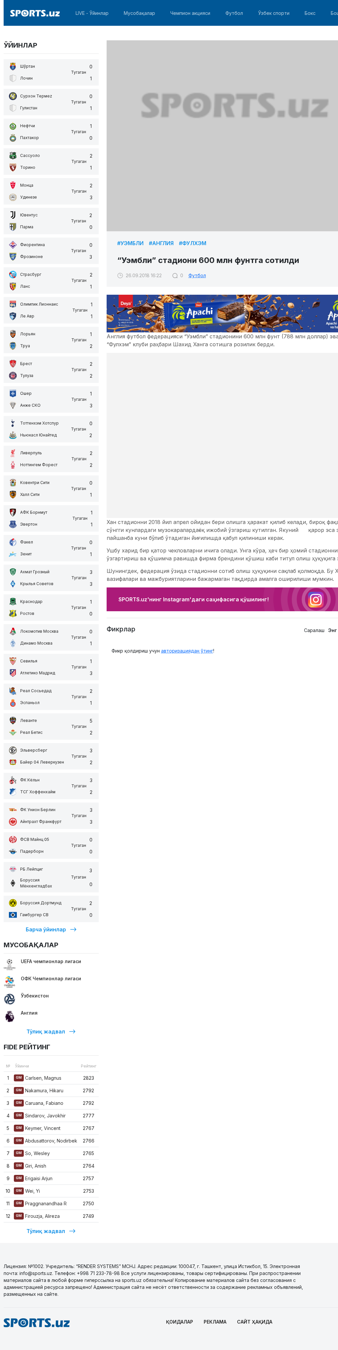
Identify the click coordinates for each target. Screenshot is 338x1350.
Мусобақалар (139, 13)
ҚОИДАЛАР (179, 1322)
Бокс (310, 13)
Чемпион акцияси (190, 13)
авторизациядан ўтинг (187, 651)
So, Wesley (33, 1153)
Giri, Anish (31, 1166)
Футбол (234, 13)
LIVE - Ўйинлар (92, 13)
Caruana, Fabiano (39, 1103)
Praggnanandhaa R (41, 1203)
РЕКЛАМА (215, 1322)
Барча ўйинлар (46, 929)
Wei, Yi (28, 1191)
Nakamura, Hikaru (39, 1090)
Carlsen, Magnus (38, 1078)
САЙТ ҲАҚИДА (254, 1322)
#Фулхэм (192, 243)
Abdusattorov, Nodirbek (46, 1141)
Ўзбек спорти (273, 13)
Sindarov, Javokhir (41, 1115)
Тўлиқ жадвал (45, 1031)
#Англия (161, 243)
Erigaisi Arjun (34, 1178)
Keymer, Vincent (38, 1128)
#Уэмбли (130, 243)
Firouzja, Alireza (38, 1216)
